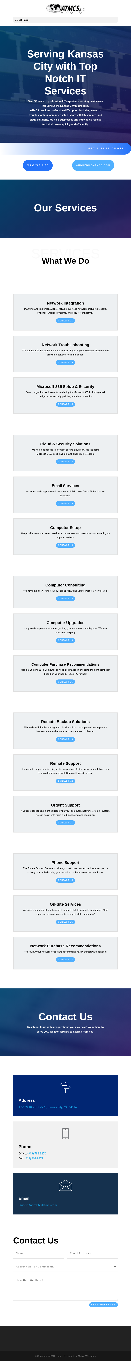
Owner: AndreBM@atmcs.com (38, 1205)
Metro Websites (87, 1356)
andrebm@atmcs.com (93, 165)
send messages (103, 1305)
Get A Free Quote (106, 148)
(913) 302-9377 (34, 1158)
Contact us (65, 321)
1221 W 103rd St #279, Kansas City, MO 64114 (48, 1107)
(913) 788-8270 (38, 165)
